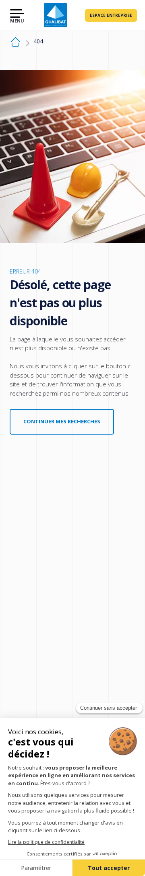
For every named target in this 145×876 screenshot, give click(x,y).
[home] (15, 43)
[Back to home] (55, 15)
